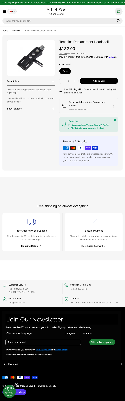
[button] (9, 391)
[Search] (118, 21)
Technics (16, 30)
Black (65, 71)
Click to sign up (102, 342)
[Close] (115, 120)
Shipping (63, 53)
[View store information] (113, 106)
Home (5, 30)
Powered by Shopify (46, 386)
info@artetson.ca (17, 302)
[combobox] (62, 21)
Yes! (97, 208)
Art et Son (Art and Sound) (23, 386)
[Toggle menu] (4, 11)
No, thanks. (97, 217)
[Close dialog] (118, 173)
